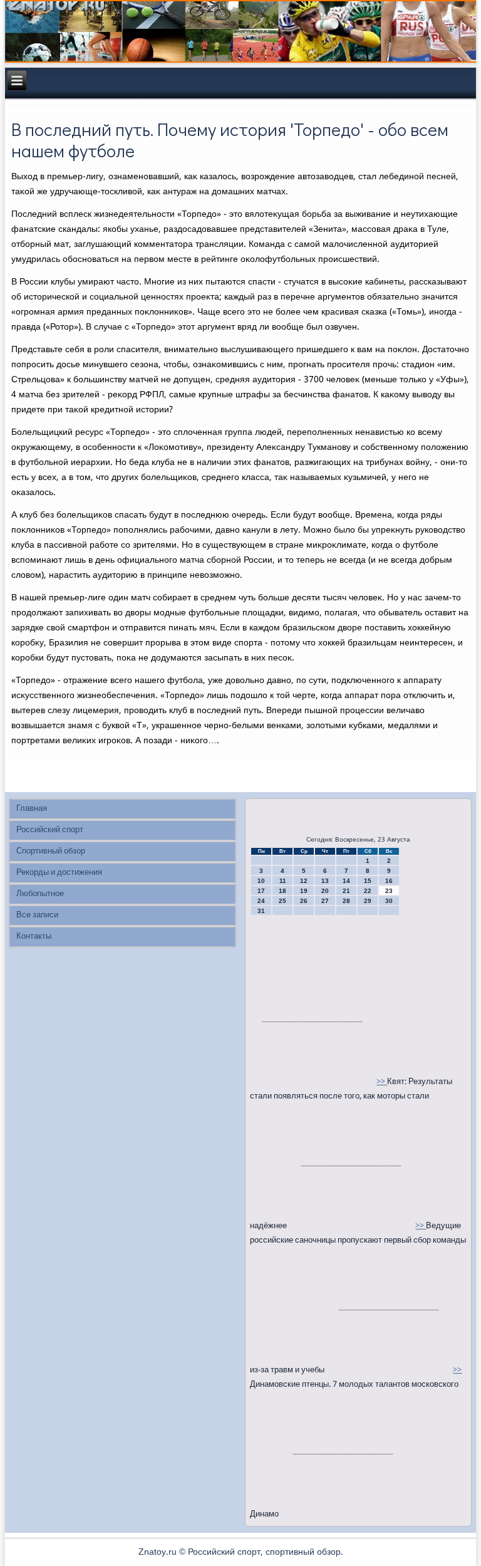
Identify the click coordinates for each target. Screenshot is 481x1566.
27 (325, 900)
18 (282, 890)
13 (325, 880)
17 (261, 890)
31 (261, 910)
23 (389, 890)
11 (282, 880)
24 (261, 900)
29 (367, 900)
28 (346, 900)
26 (304, 900)
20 (325, 890)
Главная (31, 808)
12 (304, 880)
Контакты (33, 936)
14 (346, 880)
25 (282, 900)
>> (381, 1082)
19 (304, 890)
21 (346, 890)
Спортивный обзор (50, 851)
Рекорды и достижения (59, 872)
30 (389, 900)
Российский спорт (49, 830)
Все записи (37, 915)
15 (367, 880)
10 (261, 880)
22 (367, 890)
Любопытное (40, 894)
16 (389, 880)
